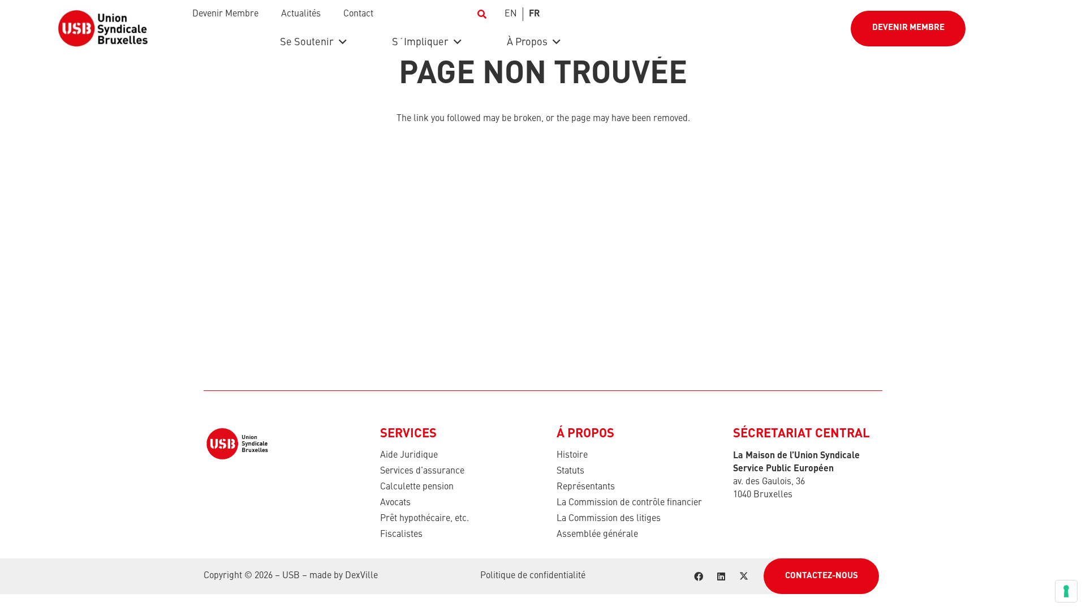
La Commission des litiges (609, 518)
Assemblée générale (597, 534)
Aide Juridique (409, 455)
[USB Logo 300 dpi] (103, 28)
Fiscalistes (401, 534)
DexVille (361, 575)
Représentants (586, 487)
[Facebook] (698, 576)
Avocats (395, 502)
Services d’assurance (422, 471)
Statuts (570, 471)
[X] (743, 576)
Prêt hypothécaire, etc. (424, 518)
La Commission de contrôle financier (629, 502)
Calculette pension (417, 487)
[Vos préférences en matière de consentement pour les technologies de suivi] (1066, 591)
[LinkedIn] (721, 576)
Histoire (572, 455)
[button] (482, 14)
